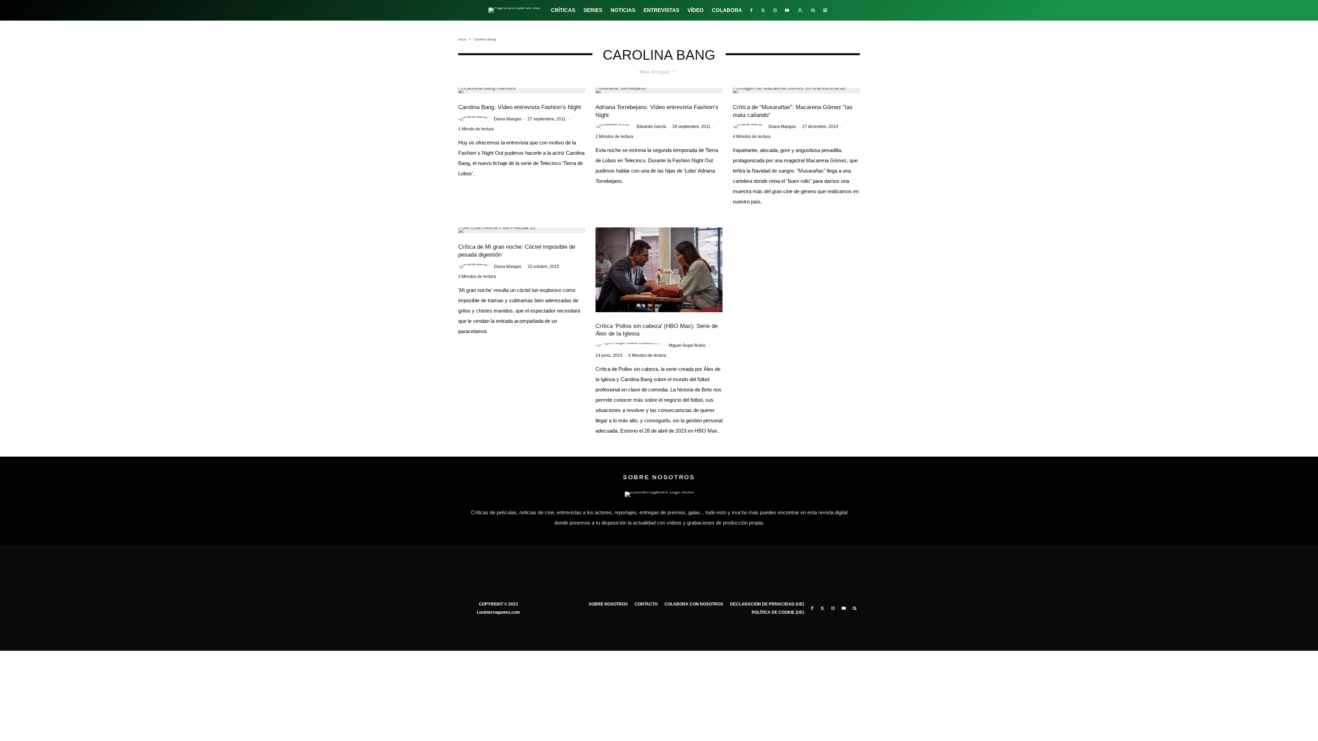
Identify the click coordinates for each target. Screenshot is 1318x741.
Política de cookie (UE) (778, 612)
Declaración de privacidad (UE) (767, 604)
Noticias (623, 10)
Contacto (646, 604)
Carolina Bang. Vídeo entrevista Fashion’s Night (519, 107)
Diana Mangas (507, 119)
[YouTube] (787, 10)
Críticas (563, 10)
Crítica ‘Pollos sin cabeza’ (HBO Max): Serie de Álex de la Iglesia (657, 330)
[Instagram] (775, 10)
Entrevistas (661, 10)
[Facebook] (751, 10)
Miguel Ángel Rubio (687, 345)
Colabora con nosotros (693, 604)
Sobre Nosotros (608, 604)
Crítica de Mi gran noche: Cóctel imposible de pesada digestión (516, 251)
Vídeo (695, 10)
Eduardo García (651, 126)
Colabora (727, 10)
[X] (763, 10)
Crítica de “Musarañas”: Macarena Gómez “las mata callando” (793, 111)
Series (592, 10)
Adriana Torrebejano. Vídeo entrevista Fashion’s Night (657, 111)
